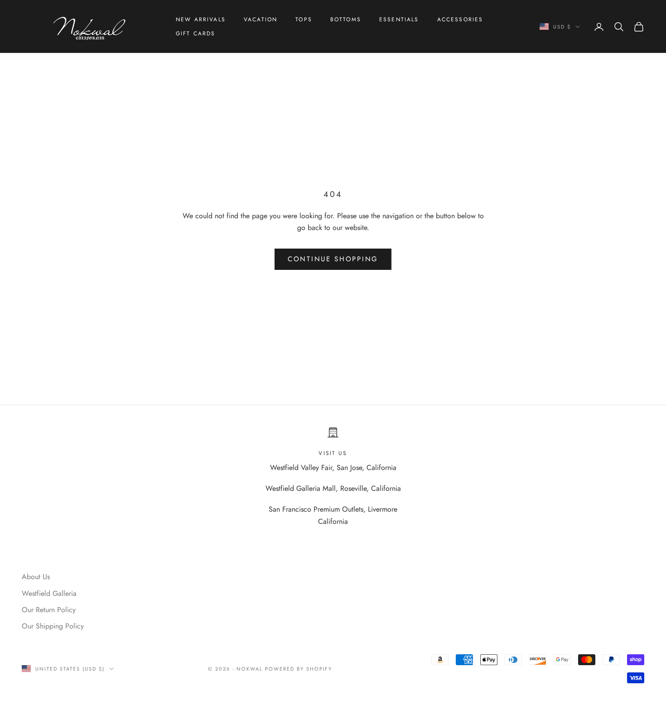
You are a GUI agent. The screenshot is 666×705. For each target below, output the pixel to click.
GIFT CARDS (196, 33)
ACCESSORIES (460, 19)
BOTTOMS (345, 19)
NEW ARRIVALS (201, 19)
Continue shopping (333, 259)
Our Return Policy (49, 609)
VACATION (260, 19)
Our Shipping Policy (53, 626)
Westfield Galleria (49, 593)
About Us (36, 576)
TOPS (303, 19)
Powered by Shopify (299, 668)
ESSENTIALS (399, 19)
